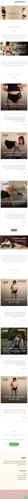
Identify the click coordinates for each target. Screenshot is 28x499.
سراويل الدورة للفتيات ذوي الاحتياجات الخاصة (16, 358)
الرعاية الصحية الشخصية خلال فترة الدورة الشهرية (15, 406)
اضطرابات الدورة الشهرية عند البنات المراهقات (16, 309)
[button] (14, 230)
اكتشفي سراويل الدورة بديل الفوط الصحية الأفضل (15, 162)
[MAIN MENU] (3, 1)
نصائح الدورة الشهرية (22, 479)
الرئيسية (24, 474)
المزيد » (23, 124)
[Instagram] (14, 496)
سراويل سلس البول (22, 477)
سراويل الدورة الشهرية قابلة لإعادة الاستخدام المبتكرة (14, 114)
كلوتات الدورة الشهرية (21, 475)
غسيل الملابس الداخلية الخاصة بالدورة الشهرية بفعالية (14, 211)
